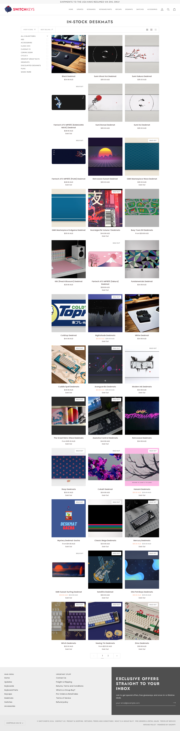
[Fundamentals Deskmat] (142, 259)
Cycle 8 (24, 56)
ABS (22, 39)
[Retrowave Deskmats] (142, 416)
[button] (91, 9)
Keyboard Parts (11, 690)
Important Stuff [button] (63, 674)
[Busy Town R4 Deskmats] (142, 208)
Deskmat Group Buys (30, 59)
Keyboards (9, 686)
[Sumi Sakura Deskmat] (142, 54)
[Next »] (117, 655)
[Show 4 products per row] (156, 30)
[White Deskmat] (142, 313)
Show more (26, 72)
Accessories (26, 43)
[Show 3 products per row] (151, 30)
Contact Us (61, 678)
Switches (8, 702)
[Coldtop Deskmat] (69, 313)
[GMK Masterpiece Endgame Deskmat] (69, 208)
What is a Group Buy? (65, 690)
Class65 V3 (26, 49)
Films (23, 69)
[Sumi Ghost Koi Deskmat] (105, 54)
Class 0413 (25, 46)
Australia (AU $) (13, 723)
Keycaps (8, 694)
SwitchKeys (44, 721)
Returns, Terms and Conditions (69, 686)
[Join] (174, 703)
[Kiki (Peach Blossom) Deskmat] (69, 259)
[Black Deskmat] (69, 54)
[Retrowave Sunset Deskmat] (105, 157)
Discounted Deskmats (31, 65)
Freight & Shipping (64, 682)
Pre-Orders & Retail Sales (67, 694)
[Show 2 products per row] (147, 30)
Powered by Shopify (166, 725)
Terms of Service (63, 698)
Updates (8, 682)
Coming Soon (27, 52)
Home (7, 678)
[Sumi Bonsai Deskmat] (105, 103)
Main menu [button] (9, 674)
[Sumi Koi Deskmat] (142, 103)
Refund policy (62, 702)
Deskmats (25, 62)
